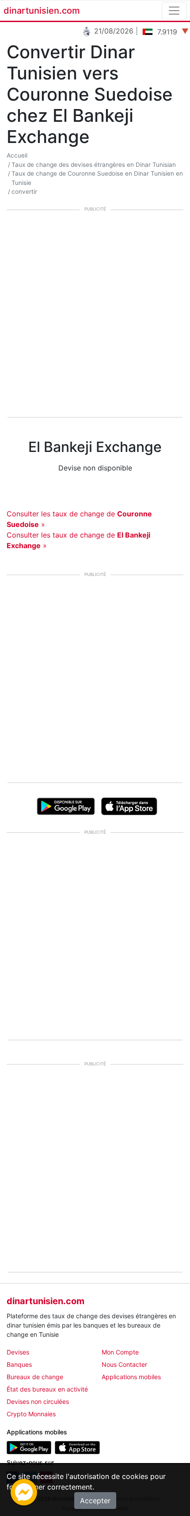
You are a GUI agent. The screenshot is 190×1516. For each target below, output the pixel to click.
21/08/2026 (110, 30)
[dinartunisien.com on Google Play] (29, 1447)
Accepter (95, 1500)
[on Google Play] (66, 805)
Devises (18, 1352)
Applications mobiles (131, 1377)
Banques (19, 1364)
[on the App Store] (129, 805)
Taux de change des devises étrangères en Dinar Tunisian (93, 164)
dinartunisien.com (42, 10)
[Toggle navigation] (174, 10)
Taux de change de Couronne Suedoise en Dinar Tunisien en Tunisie (97, 178)
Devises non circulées (38, 1401)
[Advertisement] (95, 314)
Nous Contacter (124, 1364)
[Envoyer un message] (24, 1491)
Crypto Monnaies (31, 1414)
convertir (24, 191)
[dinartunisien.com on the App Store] (77, 1447)
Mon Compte (120, 1352)
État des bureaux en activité (47, 1389)
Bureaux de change (35, 1377)
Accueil (17, 155)
